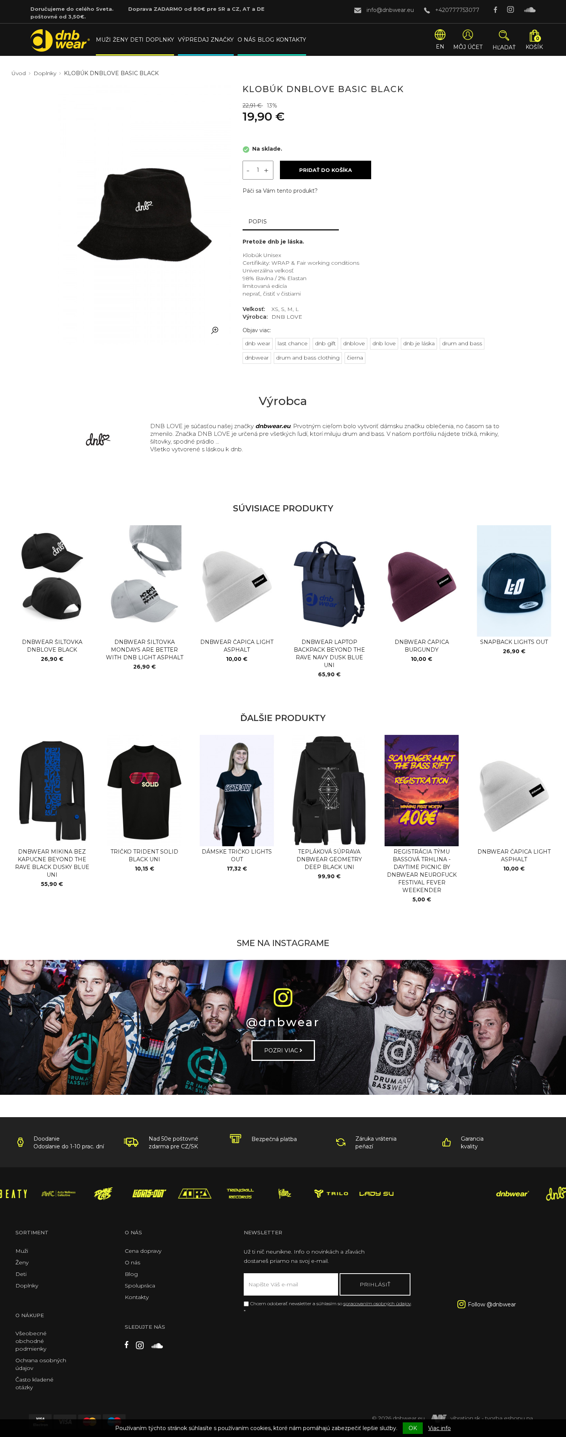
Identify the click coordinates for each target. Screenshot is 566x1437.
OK (413, 1428)
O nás (247, 39)
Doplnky (160, 39)
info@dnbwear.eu (390, 10)
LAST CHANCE (293, 343)
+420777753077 (457, 10)
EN (440, 46)
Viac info (439, 1428)
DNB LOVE (286, 316)
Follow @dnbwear (492, 1304)
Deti (137, 39)
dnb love (384, 343)
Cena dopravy (143, 1250)
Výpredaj (193, 39)
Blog (266, 39)
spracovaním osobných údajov (377, 1303)
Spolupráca (140, 1285)
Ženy (120, 39)
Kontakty (291, 39)
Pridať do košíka (325, 170)
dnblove (354, 343)
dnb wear (257, 343)
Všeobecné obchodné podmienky (31, 1341)
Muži (103, 39)
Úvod (19, 73)
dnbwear (257, 357)
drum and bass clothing (308, 357)
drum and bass (462, 343)
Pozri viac (282, 1050)
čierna (355, 357)
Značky (222, 39)
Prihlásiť (375, 1284)
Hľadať (504, 47)
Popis (257, 221)
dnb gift (325, 343)
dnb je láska (419, 343)
